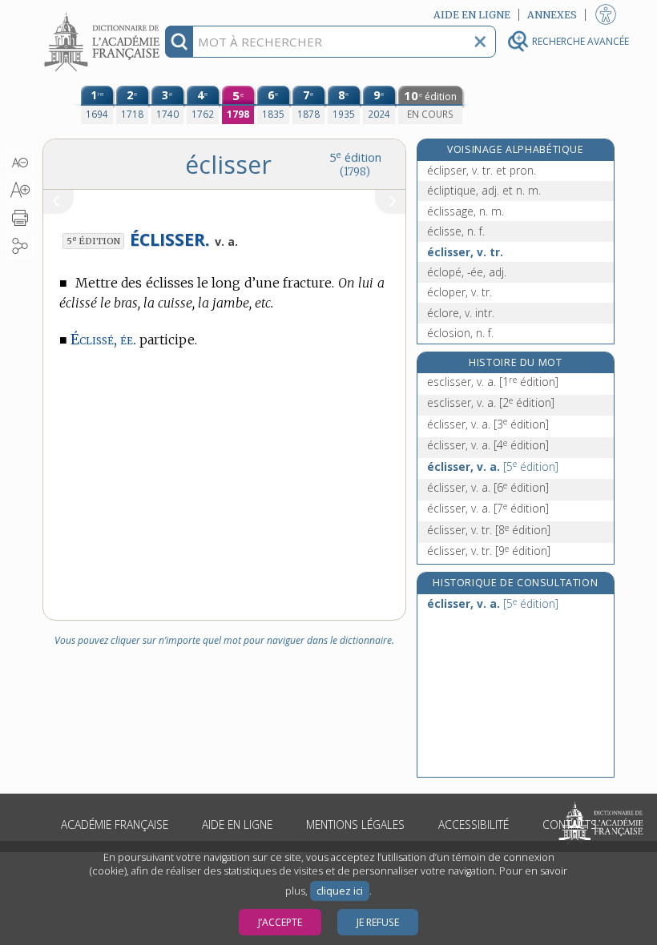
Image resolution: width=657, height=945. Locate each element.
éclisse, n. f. (456, 231)
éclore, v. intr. (460, 312)
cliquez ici (339, 891)
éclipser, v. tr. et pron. (481, 170)
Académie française (114, 824)
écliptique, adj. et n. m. (484, 190)
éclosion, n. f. (460, 332)
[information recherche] (179, 42)
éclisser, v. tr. (465, 251)
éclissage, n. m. (465, 211)
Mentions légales (355, 824)
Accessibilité (473, 824)
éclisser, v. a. (488, 424)
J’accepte (280, 922)
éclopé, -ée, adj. (466, 271)
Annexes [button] (552, 15)
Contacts (569, 824)
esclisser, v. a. (492, 381)
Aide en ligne (237, 824)
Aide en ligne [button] (471, 15)
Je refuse (378, 922)
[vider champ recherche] (480, 42)
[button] (20, 162)
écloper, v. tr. (459, 292)
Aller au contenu (104, 14)
